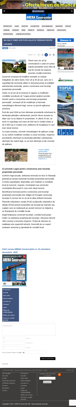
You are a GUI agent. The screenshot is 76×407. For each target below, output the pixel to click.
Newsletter (5, 388)
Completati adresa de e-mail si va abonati (47, 374)
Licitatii (4, 378)
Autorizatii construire (8, 380)
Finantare (59, 26)
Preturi (68, 26)
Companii (6, 30)
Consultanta (61, 30)
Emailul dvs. (29, 343)
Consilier (15, 30)
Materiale (40, 30)
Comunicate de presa (23, 34)
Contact (4, 390)
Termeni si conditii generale (8, 319)
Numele (28, 338)
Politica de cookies (9, 315)
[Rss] (59, 374)
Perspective (7, 26)
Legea (17, 26)
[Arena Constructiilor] (39, 17)
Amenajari (50, 30)
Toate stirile (6, 295)
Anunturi (5, 385)
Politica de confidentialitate (8, 311)
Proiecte (31, 30)
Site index (68, 370)
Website (28, 347)
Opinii (23, 30)
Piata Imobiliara (47, 26)
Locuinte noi (35, 26)
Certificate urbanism (8, 383)
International (8, 34)
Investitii (25, 26)
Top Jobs (5, 376)
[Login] (38, 11)
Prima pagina (6, 373)
